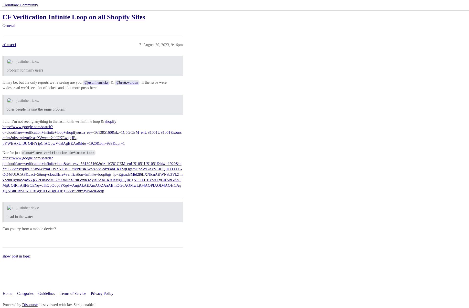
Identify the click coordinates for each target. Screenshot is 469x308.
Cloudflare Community (20, 5)
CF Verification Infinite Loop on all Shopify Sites (73, 17)
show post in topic (16, 256)
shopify (110, 121)
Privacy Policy (102, 293)
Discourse (30, 305)
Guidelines (46, 293)
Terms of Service (73, 293)
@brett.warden (127, 82)
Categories (25, 293)
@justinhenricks (96, 82)
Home (7, 293)
